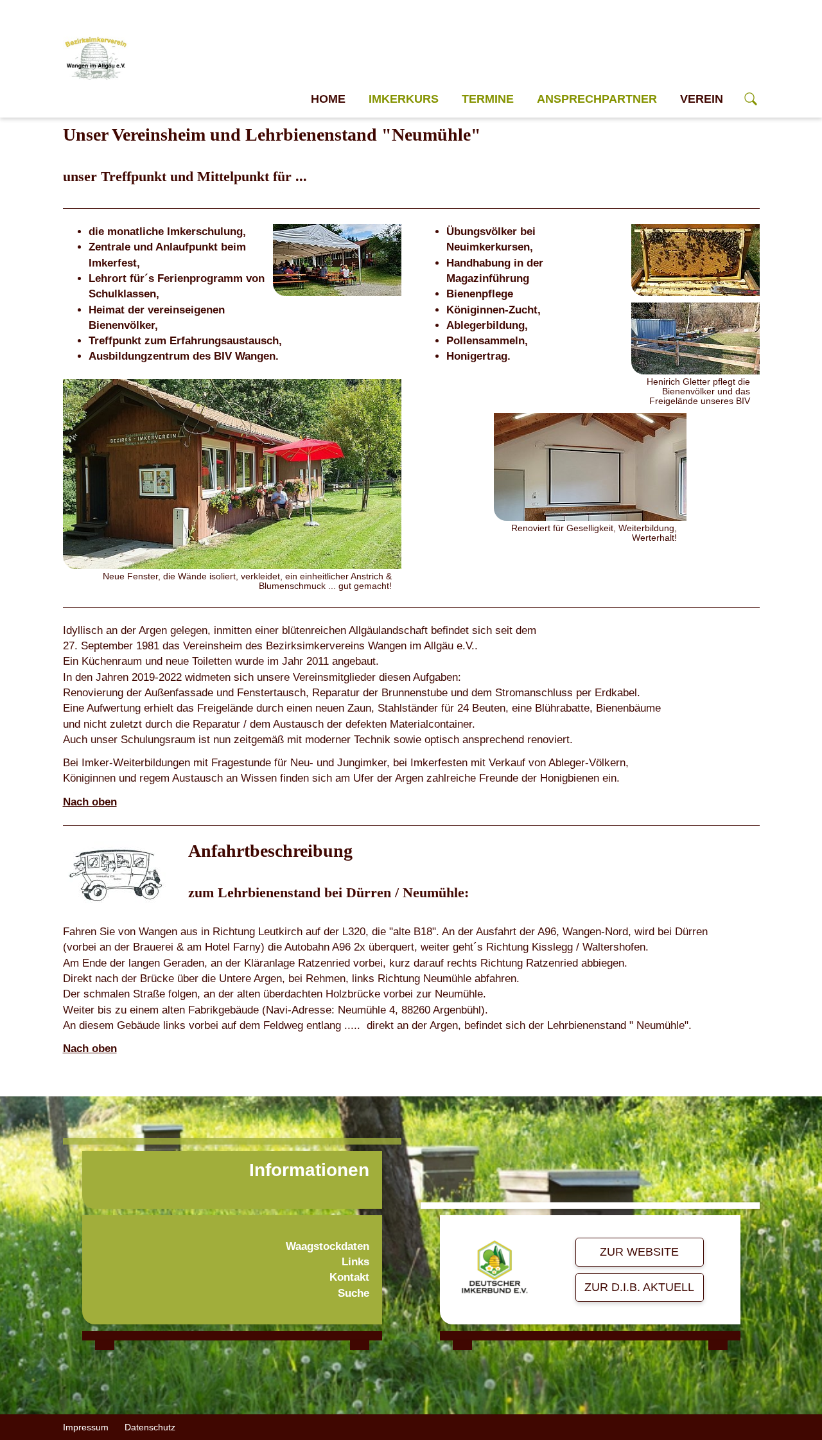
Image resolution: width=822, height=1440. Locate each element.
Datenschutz (150, 1427)
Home (328, 98)
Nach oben (90, 802)
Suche (353, 1293)
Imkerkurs (404, 98)
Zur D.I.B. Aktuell (639, 1287)
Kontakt (349, 1277)
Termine (488, 98)
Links (355, 1262)
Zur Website (639, 1251)
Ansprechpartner (597, 98)
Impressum (86, 1427)
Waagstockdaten (327, 1246)
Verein (701, 98)
